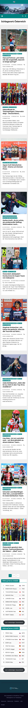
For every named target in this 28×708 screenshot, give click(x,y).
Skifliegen (5, 107)
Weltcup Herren (6, 55)
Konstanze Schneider (18, 280)
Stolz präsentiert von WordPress (12, 695)
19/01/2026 (7, 227)
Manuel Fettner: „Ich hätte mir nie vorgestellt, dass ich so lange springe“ (13, 60)
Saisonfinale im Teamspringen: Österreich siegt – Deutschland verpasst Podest (13, 112)
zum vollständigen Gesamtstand (14, 622)
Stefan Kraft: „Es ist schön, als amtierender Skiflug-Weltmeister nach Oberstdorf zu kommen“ (13, 223)
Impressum (3, 701)
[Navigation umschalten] (25, 16)
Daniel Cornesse (18, 64)
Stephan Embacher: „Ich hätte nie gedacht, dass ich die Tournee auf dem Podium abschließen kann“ (14, 330)
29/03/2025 (7, 554)
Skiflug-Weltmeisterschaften (10, 162)
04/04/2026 (7, 64)
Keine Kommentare (8, 66)
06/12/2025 (7, 389)
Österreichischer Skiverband (9, 53)
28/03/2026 (7, 116)
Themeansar (18, 697)
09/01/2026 (7, 334)
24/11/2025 (7, 498)
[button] (22, 16)
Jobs (21, 701)
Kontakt (3, 704)
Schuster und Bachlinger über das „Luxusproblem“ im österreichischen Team (13, 494)
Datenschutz (10, 701)
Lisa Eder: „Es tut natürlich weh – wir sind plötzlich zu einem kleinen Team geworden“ (13, 441)
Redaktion (16, 116)
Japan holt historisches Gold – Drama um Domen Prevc (13, 167)
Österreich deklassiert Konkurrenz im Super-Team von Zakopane (14, 276)
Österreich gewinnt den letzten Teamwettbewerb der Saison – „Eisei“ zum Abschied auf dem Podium (13, 550)
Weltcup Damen (6, 380)
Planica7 (5, 543)
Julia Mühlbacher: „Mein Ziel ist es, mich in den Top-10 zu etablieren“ (14, 385)
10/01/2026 (7, 280)
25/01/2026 (7, 171)
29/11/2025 (7, 445)
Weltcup (20, 53)
